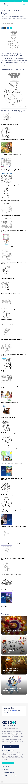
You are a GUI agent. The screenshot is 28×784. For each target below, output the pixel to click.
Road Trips (21, 1)
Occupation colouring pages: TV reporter (13, 139)
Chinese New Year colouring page (11, 294)
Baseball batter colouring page (10, 200)
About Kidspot (5, 766)
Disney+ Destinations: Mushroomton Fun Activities (12, 605)
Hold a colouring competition (9, 402)
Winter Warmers (14, 1)
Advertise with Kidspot (8, 772)
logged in (13, 710)
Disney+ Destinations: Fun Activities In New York (13, 527)
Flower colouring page (7, 278)
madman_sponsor (18, 609)
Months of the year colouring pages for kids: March (13, 386)
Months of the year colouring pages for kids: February (13, 355)
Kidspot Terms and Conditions (9, 776)
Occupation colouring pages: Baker (11, 339)
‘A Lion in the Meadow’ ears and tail (11, 154)
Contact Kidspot (6, 769)
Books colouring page (7, 495)
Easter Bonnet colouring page (9, 433)
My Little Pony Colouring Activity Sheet (12, 170)
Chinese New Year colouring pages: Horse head (13, 558)
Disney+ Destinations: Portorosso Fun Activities (11, 478)
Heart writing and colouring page (10, 543)
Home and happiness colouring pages (12, 463)
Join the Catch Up (7, 763)
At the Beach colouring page (9, 124)
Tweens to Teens (5, 1)
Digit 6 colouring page (7, 324)
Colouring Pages (7, 609)
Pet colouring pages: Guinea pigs (10, 215)
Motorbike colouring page (8, 590)
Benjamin (4, 371)
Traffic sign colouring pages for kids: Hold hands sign (13, 510)
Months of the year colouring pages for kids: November (13, 231)
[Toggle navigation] (24, 4)
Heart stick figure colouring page (10, 448)
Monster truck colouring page (9, 309)
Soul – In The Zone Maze (8, 417)
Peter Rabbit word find (7, 247)
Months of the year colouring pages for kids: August (13, 262)
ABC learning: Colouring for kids (10, 185)
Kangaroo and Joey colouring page (11, 574)
